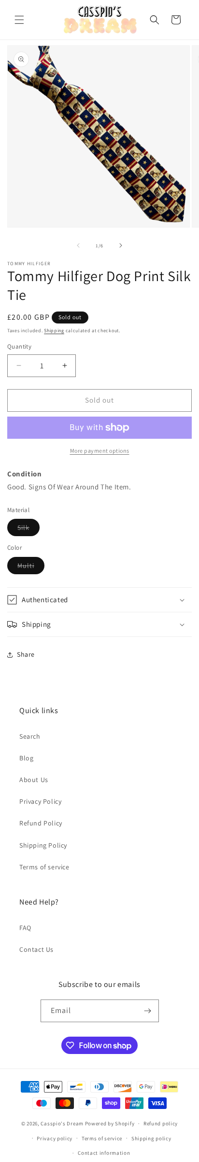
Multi (30, 567)
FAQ (25, 927)
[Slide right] (120, 245)
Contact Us (36, 949)
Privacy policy (54, 1138)
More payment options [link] (99, 450)
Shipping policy (151, 1138)
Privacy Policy (40, 801)
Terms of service (44, 867)
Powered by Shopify (110, 1123)
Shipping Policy (43, 845)
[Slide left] (78, 245)
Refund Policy (40, 823)
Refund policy (160, 1123)
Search (30, 736)
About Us (33, 779)
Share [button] (26, 654)
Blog (26, 758)
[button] (19, 19)
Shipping (54, 330)
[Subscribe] (147, 1011)
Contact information (104, 1152)
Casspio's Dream (62, 1123)
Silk (28, 529)
